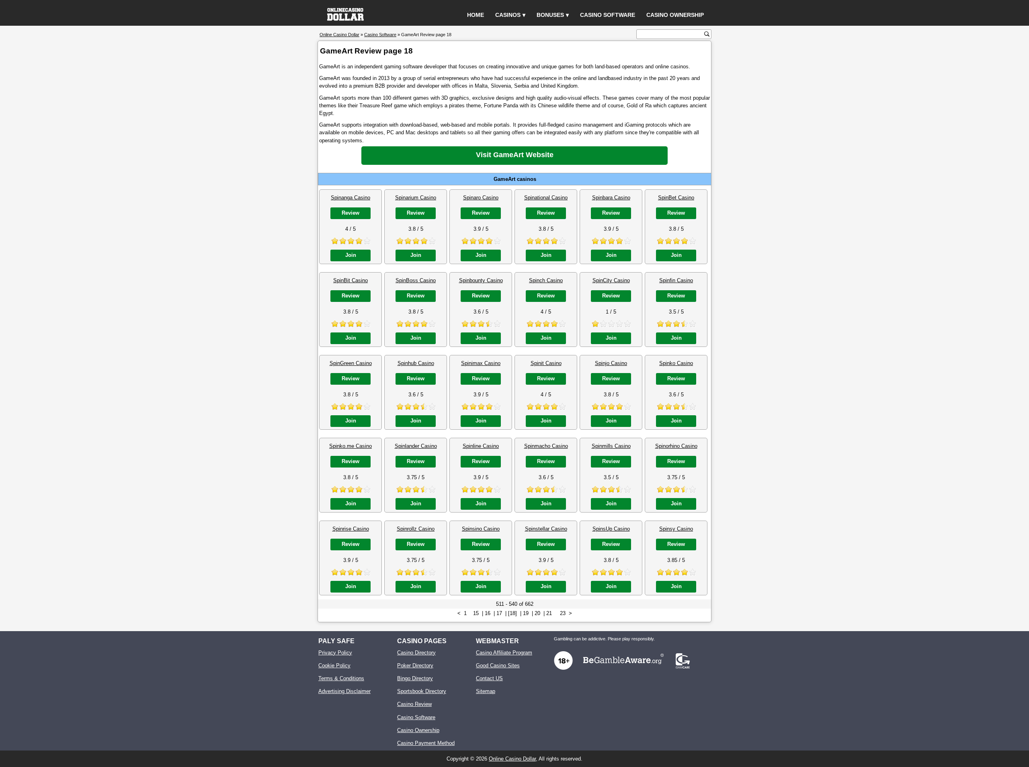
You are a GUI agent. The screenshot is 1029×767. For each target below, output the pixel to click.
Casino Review (414, 704)
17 (499, 613)
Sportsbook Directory (421, 691)
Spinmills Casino (611, 446)
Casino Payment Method (426, 743)
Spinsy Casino (676, 529)
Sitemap (485, 691)
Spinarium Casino (415, 198)
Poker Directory (415, 665)
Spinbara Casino (611, 198)
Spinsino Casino (481, 529)
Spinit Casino (546, 363)
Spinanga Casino (350, 198)
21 (549, 613)
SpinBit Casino (350, 280)
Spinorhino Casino (676, 446)
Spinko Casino (676, 363)
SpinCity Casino (611, 280)
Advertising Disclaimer (344, 691)
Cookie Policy (334, 665)
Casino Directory (416, 653)
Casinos (508, 15)
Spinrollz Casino (416, 529)
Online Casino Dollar (512, 759)
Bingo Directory (415, 678)
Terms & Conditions (341, 678)
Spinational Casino (546, 198)
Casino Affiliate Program (504, 653)
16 (487, 613)
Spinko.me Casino (350, 446)
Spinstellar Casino (546, 529)
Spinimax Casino (480, 363)
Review (350, 213)
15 (476, 613)
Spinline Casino (481, 446)
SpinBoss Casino (416, 280)
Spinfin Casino (676, 280)
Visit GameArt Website (514, 155)
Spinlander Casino (416, 446)
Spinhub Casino (416, 363)
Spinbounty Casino (481, 280)
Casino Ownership (675, 15)
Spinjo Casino (611, 363)
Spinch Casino (546, 280)
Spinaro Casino (480, 198)
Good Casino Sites (498, 665)
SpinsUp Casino (611, 529)
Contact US (489, 678)
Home (475, 15)
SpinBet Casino (676, 198)
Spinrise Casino (350, 529)
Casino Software (607, 15)
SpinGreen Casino (351, 363)
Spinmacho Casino (546, 446)
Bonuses (550, 15)
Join (350, 255)
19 (526, 613)
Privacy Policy (335, 653)
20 (537, 613)
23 (563, 613)
